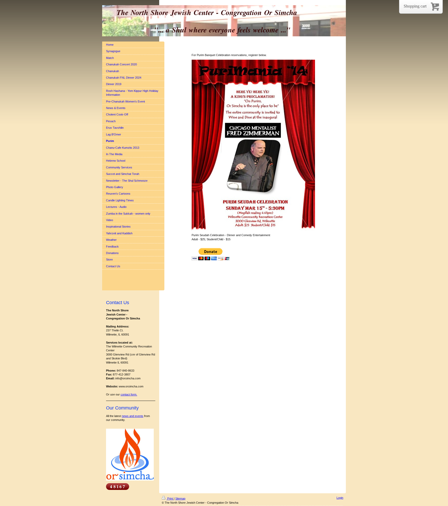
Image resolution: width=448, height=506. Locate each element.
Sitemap (180, 498)
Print (170, 498)
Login (340, 497)
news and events (132, 416)
